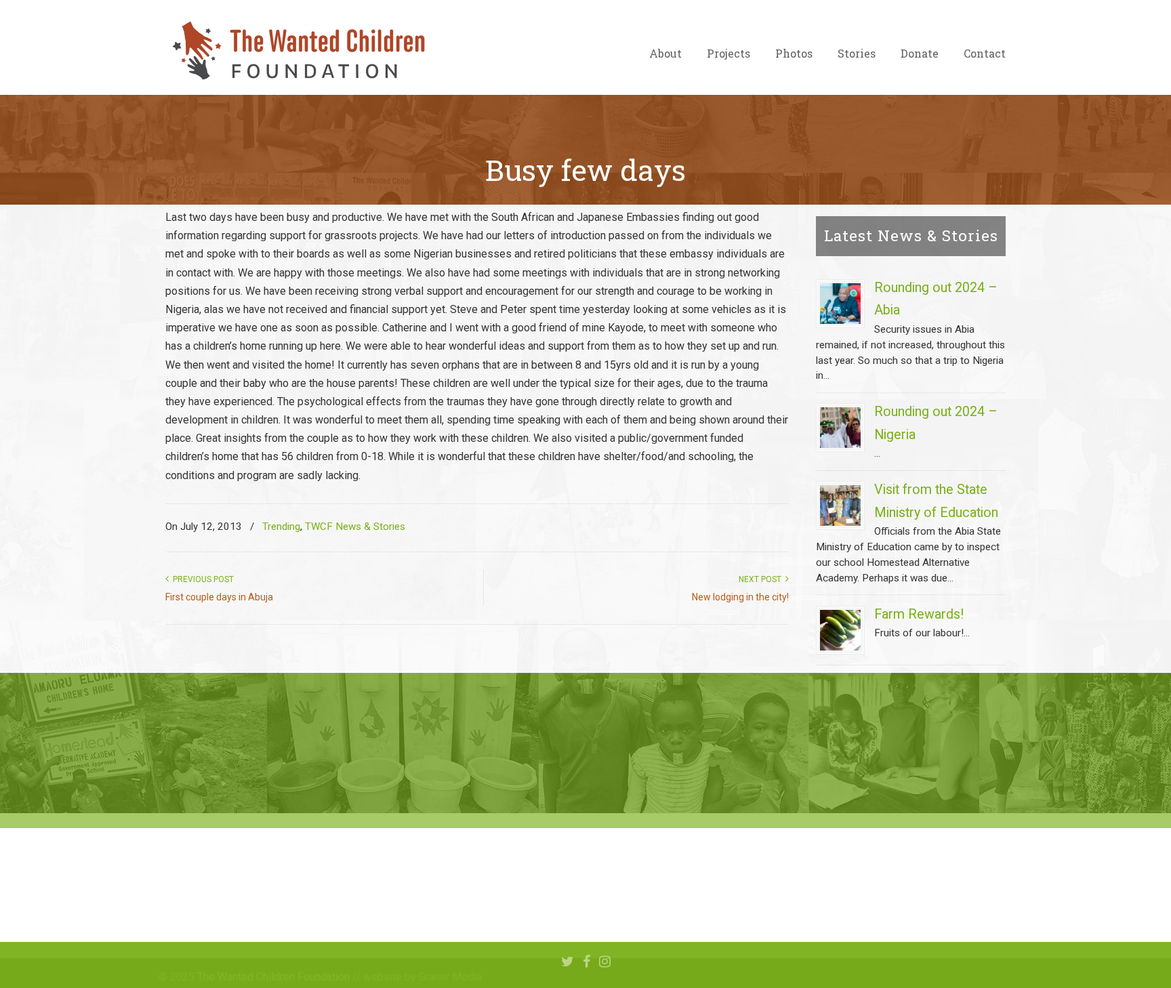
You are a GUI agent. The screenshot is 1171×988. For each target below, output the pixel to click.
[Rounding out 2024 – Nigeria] (840, 427)
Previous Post (201, 579)
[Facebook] (586, 962)
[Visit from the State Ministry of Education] (840, 505)
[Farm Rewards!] (840, 630)
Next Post (762, 579)
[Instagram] (604, 962)
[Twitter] (567, 962)
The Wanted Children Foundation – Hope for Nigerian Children (297, 51)
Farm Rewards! (919, 614)
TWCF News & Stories (355, 526)
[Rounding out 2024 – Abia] (840, 303)
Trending (281, 526)
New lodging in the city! (740, 597)
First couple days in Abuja (219, 597)
